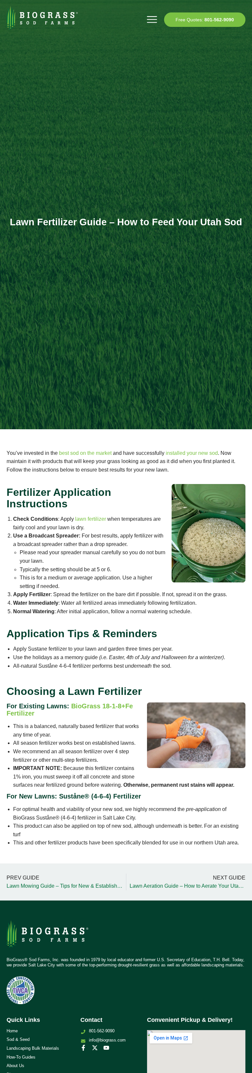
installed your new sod (192, 453)
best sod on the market (85, 453)
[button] (152, 19)
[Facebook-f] (83, 1048)
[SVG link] (48, 936)
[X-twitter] (95, 1048)
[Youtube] (106, 1048)
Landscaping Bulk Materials (33, 1048)
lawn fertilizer (90, 519)
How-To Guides (21, 1057)
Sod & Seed (18, 1039)
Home (12, 1030)
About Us (15, 1065)
